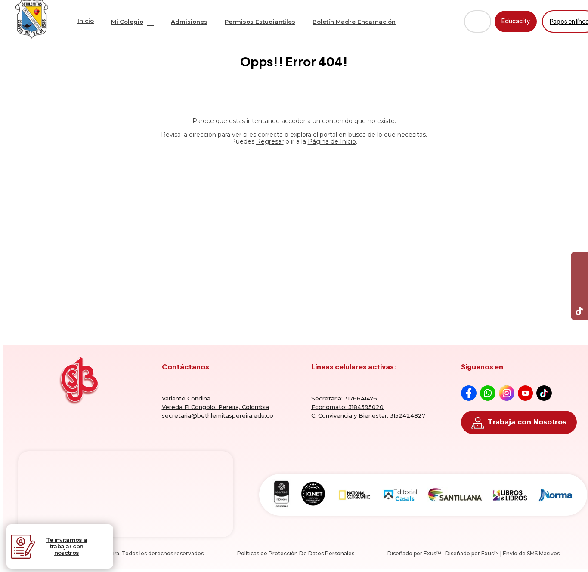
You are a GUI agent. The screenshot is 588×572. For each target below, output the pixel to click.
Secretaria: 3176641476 (344, 398)
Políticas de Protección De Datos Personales (295, 553)
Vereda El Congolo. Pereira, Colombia (215, 406)
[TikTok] (579, 311)
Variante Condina (186, 398)
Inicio (85, 20)
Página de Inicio (332, 141)
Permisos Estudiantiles (260, 21)
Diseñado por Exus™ (414, 553)
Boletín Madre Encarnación (354, 21)
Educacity (515, 21)
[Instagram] (579, 294)
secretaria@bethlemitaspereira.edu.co (217, 415)
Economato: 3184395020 (347, 406)
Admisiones (189, 21)
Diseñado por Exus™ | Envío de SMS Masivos (502, 553)
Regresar (270, 141)
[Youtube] (579, 277)
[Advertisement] (294, 227)
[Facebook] (579, 260)
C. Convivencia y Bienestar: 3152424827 (368, 415)
